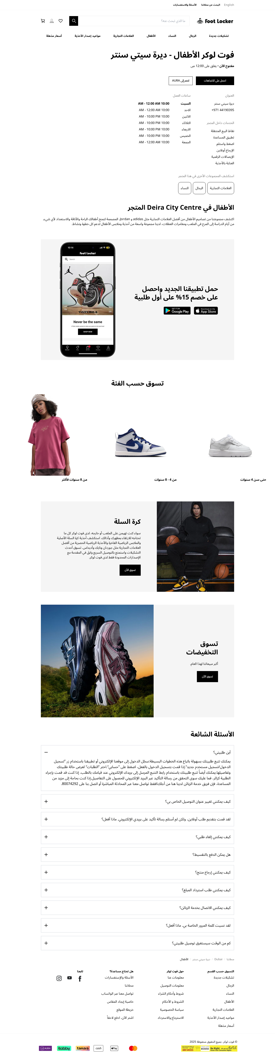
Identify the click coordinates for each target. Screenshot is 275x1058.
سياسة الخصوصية (172, 1010)
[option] (230, 438)
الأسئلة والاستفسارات (184, 5)
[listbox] (137, 438)
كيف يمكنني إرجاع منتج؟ (213, 872)
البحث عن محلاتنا (210, 5)
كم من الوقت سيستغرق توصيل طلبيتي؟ (201, 943)
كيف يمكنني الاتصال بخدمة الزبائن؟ (205, 908)
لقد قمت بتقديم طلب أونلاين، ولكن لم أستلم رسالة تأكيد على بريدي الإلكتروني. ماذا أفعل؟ (166, 819)
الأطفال (151, 36)
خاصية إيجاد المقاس (120, 1002)
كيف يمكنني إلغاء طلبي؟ (213, 837)
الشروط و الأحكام (173, 1002)
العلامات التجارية (123, 36)
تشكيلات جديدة (219, 36)
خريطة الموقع (125, 1010)
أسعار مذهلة (54, 36)
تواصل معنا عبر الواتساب (117, 994)
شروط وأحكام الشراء (171, 994)
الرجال (192, 36)
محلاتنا (129, 986)
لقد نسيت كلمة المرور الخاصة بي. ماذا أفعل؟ (198, 925)
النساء (172, 36)
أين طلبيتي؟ (222, 752)
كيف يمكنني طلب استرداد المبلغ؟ (206, 890)
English (229, 5)
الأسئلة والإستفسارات (119, 978)
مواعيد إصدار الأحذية (87, 36)
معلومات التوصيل (172, 986)
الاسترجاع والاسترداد (171, 1018)
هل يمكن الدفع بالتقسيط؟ (212, 854)
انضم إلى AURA (180, 80)
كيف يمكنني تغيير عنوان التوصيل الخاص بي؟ (198, 801)
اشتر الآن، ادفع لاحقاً (120, 1018)
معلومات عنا (176, 978)
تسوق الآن (130, 570)
